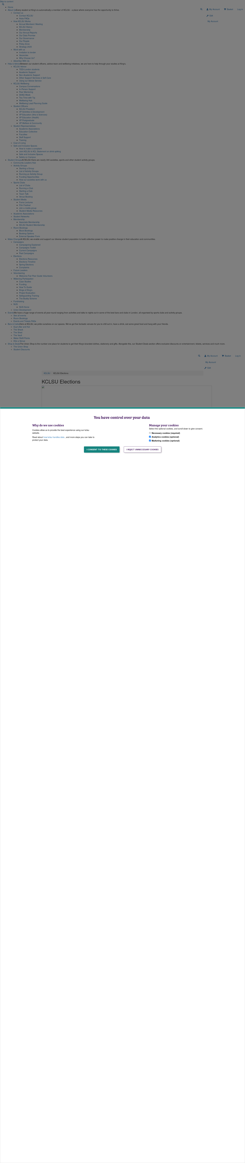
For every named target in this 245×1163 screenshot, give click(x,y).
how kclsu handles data (54, 437)
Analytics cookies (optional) (165, 436)
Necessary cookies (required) (166, 433)
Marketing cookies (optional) (166, 440)
